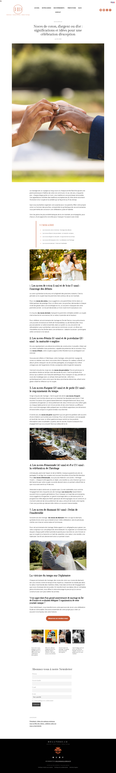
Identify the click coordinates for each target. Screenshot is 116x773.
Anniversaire (33, 717)
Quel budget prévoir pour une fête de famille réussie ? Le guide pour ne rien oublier (78, 651)
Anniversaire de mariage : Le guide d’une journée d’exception (64, 650)
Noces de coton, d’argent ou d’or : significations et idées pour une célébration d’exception (36, 651)
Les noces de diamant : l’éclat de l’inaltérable (53, 243)
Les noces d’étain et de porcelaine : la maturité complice (57, 233)
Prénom (34, 674)
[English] (112, 2)
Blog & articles (58, 21)
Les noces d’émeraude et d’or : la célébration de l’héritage (57, 240)
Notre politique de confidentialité (43, 700)
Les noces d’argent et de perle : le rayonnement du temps (57, 236)
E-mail (34, 687)
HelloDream (58, 742)
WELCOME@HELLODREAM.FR (63, 761)
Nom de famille (36, 680)
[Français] (114, 2)
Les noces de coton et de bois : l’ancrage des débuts (55, 230)
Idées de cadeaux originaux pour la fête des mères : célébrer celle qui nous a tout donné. (50, 651)
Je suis (34, 694)
